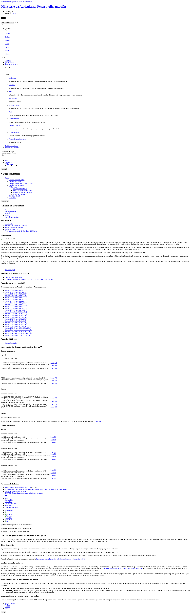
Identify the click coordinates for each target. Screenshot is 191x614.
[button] (95, 23)
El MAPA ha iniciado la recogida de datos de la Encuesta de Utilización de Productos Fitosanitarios (36, 489)
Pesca (10, 91)
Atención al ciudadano (12, 147)
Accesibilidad (9, 500)
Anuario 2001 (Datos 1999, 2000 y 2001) (18, 328)
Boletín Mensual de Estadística (22, 190)
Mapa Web (8, 502)
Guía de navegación (11, 503)
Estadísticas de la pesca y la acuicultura (21, 183)
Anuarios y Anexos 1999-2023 (14, 227)
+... (6, 495)
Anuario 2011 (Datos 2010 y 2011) (16, 312)
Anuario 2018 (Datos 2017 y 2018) (16, 299)
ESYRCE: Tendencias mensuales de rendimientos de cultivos (24, 493)
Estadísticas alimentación (16, 185)
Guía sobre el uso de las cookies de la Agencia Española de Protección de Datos (61, 559)
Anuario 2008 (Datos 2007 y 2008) (16, 317)
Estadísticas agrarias (15, 181)
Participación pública (11, 146)
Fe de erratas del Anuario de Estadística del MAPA (21, 231)
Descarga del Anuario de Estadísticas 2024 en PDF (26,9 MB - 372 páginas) (29, 279)
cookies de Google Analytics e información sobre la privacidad (122, 568)
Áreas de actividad (11, 64)
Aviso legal (8, 505)
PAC (10, 112)
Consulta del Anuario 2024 (13, 277)
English (7, 37)
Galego (7, 47)
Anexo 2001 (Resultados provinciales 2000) (18, 330)
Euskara (7, 50)
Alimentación (13, 98)
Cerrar (3, 612)
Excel (52, 363)
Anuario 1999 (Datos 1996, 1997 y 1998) (18, 335)
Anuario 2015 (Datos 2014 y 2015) (16, 305)
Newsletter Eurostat (19, 194)
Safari (6, 608)
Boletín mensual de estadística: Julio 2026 (18, 487)
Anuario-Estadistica (11, 343)
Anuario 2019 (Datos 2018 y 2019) (16, 297)
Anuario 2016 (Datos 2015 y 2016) (16, 303)
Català (7, 44)
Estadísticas (8, 162)
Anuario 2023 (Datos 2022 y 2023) (16, 290)
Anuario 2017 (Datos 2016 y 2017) (16, 301)
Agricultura (12, 78)
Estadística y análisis (15, 125)
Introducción (9, 224)
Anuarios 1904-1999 (11, 229)
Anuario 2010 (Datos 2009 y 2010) (16, 314)
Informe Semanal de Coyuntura (22, 192)
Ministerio (8, 61)
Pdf (56, 363)
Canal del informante (11, 507)
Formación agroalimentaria (17, 139)
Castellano (8, 33)
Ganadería (12, 85)
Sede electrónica (14, 119)
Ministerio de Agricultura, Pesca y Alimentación (33, 6)
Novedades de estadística (16, 180)
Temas (7, 178)
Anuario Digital (10, 270)
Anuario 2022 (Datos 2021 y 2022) (16, 292)
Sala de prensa (9, 62)
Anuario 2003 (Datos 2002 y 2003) (16, 324)
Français (7, 40)
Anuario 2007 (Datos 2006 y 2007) (16, 319)
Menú (16, 22)
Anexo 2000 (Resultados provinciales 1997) (18, 333)
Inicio (6, 160)
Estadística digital (14, 196)
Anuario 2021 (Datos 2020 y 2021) (16, 294)
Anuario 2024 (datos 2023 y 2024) (16, 226)
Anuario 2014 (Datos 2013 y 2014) (16, 306)
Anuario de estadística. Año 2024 (15, 491)
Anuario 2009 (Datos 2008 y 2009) (16, 315)
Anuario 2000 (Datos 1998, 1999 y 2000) (18, 331)
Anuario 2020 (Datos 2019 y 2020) (16, 296)
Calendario (12, 198)
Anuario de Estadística (20, 189)
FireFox (7, 605)
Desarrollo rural (14, 105)
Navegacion (5, 201)
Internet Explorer (10, 603)
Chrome (7, 607)
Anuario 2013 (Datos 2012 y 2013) (16, 308)
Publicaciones (9, 164)
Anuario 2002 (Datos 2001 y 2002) (16, 326)
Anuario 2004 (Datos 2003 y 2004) (16, 323)
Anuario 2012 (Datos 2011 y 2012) (16, 310)
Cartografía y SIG (14, 132)
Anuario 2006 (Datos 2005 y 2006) (16, 321)
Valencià (7, 54)
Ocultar (4, 169)
